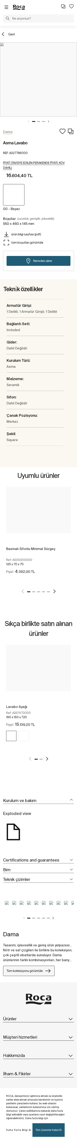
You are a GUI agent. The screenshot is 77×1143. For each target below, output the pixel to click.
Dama (11, 934)
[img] (11, 736)
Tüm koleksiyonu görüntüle (25, 971)
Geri (11, 34)
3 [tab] (43, 121)
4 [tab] (43, 591)
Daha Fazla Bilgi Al (18, 1130)
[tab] (38, 800)
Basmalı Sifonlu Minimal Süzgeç (31, 549)
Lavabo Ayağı (16, 707)
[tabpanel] (38, 79)
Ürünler (10, 1018)
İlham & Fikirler (17, 1073)
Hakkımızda (14, 1055)
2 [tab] (38, 121)
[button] (7, 19)
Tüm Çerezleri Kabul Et (49, 1130)
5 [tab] (48, 591)
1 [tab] (33, 121)
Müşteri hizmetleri (20, 1037)
